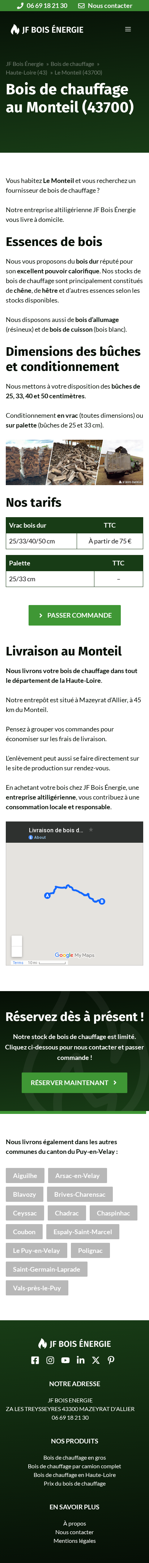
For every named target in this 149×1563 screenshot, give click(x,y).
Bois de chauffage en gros (74, 1457)
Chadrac (67, 1213)
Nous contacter (74, 1531)
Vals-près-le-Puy (37, 1288)
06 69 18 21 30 (70, 1417)
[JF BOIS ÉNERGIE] (47, 28)
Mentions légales (75, 1540)
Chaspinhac (113, 1213)
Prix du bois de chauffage (75, 1483)
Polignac (90, 1250)
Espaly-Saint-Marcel (83, 1232)
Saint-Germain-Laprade (46, 1269)
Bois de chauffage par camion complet (74, 1466)
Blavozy (24, 1194)
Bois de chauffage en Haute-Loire (75, 1474)
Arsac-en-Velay (77, 1175)
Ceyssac (25, 1213)
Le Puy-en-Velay (36, 1250)
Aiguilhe (25, 1175)
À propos (74, 1523)
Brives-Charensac (80, 1194)
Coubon (24, 1232)
